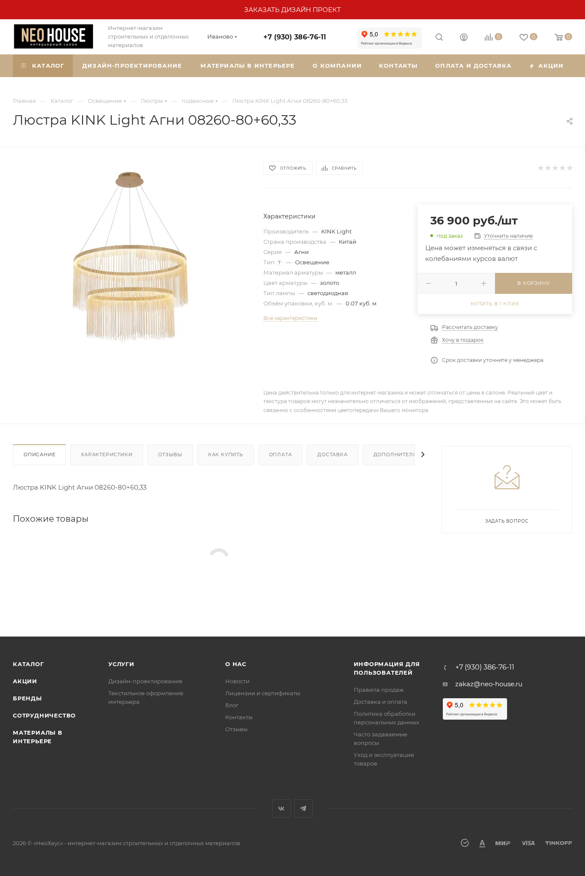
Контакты (239, 717)
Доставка (332, 454)
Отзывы (170, 454)
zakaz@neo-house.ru (488, 684)
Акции (25, 681)
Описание (39, 454)
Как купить (225, 454)
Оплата (280, 454)
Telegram (303, 808)
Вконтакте (281, 808)
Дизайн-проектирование (145, 681)
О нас (235, 664)
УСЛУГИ (121, 664)
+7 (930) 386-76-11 (294, 37)
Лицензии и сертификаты (262, 693)
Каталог (28, 664)
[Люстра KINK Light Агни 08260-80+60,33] (130, 257)
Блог (232, 705)
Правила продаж (379, 689)
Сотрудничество (44, 715)
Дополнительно (399, 454)
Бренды (27, 698)
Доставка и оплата (380, 701)
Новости (237, 681)
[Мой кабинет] (464, 38)
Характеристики (106, 454)
